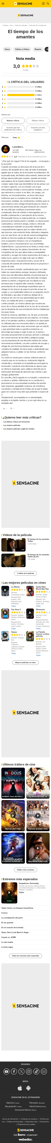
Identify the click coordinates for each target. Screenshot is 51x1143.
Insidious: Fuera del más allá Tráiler (13, 796)
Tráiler (13, 606)
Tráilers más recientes (25, 870)
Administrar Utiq (31, 1122)
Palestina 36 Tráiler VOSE (38, 829)
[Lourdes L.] (5, 149)
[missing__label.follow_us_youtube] (6, 1071)
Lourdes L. (18, 147)
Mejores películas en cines (25, 663)
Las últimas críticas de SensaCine (16, 422)
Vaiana (14, 632)
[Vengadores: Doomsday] (9, 892)
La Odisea (15, 587)
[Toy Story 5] (5, 614)
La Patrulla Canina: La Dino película (42, 634)
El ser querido (7, 923)
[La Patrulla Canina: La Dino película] (30, 636)
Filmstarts (33, 1103)
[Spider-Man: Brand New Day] (30, 591)
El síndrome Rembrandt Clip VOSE (13, 861)
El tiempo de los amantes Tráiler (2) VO (38, 556)
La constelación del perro (12, 918)
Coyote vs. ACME (8, 937)
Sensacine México (23, 1110)
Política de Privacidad (15, 1122)
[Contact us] (44, 1071)
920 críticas (29, 150)
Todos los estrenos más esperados (25, 956)
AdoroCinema (35, 1106)
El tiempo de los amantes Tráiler (38, 540)
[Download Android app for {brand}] (30, 1088)
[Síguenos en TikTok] (36, 1071)
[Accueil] (23, 3)
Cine (11, 25)
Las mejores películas (11, 425)
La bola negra (7, 947)
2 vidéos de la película (25, 573)
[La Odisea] (5, 591)
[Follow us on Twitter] (21, 1071)
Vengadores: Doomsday (29, 883)
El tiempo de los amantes (25, 34)
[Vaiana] (5, 636)
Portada (5, 25)
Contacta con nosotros (29, 1119)
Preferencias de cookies (26, 1124)
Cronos (4, 913)
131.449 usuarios (16, 151)
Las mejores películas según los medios (18, 429)
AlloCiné (10, 1103)
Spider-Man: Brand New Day (42, 588)
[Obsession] (30, 614)
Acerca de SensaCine (10, 1119)
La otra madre (7, 942)
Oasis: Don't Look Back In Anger (15, 932)
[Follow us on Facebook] (14, 1071)
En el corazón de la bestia (12, 928)
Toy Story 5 (16, 610)
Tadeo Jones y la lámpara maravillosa (17, 908)
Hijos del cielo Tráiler (13, 829)
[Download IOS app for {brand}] (21, 1088)
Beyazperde (10, 1106)
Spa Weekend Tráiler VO (38, 796)
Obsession (40, 610)
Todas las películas (21, 25)
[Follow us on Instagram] (29, 1071)
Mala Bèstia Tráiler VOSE (38, 861)
